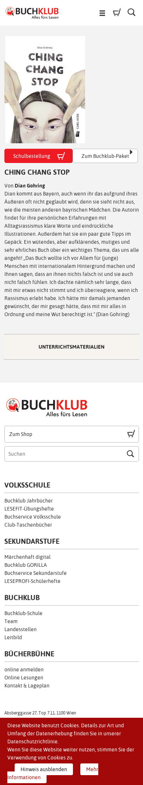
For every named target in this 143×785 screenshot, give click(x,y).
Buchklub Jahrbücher (28, 501)
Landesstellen (20, 629)
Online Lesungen (23, 677)
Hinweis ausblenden (44, 769)
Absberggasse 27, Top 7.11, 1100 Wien (40, 713)
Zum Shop (20, 434)
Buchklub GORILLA (25, 565)
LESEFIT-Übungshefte (29, 509)
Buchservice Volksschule (32, 517)
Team (11, 621)
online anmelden (24, 669)
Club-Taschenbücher (28, 525)
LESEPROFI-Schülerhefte (32, 581)
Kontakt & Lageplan (27, 686)
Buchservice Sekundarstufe (35, 573)
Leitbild (13, 637)
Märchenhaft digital (27, 557)
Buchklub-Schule (23, 613)
